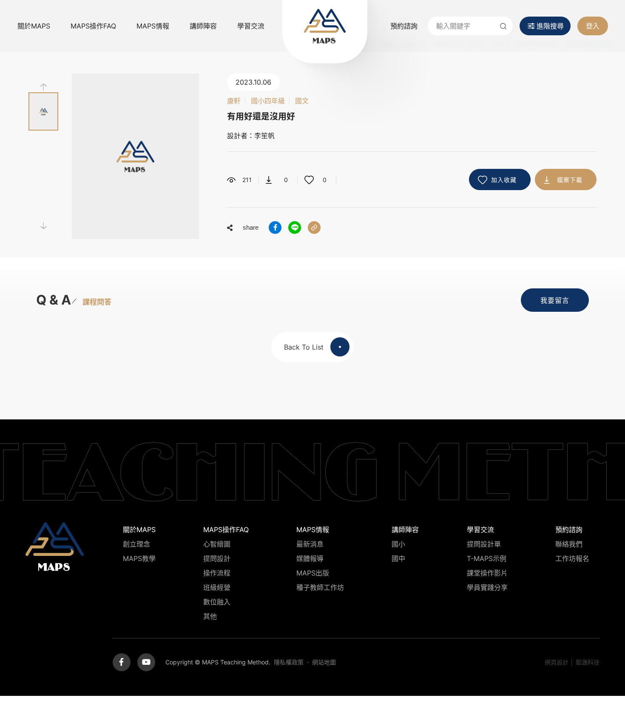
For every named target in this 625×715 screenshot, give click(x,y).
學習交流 (250, 26)
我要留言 (554, 300)
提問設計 (216, 558)
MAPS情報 (152, 26)
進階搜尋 (550, 26)
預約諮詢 (404, 26)
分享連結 (314, 227)
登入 (592, 26)
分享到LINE (294, 227)
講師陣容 (203, 26)
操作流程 (216, 573)
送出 (503, 26)
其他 (210, 616)
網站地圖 (324, 662)
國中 (398, 558)
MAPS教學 (139, 558)
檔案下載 (569, 179)
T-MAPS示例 (486, 558)
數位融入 (216, 602)
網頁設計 (556, 662)
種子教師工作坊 (320, 587)
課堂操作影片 (487, 573)
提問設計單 (484, 544)
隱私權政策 (289, 662)
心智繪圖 (216, 544)
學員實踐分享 (487, 587)
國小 (398, 544)
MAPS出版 (312, 573)
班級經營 (216, 587)
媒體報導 (310, 558)
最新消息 (310, 544)
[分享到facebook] (275, 227)
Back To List (304, 347)
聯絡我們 (568, 544)
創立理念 (136, 544)
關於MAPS (33, 26)
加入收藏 (504, 179)
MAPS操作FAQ (93, 26)
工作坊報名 (572, 558)
